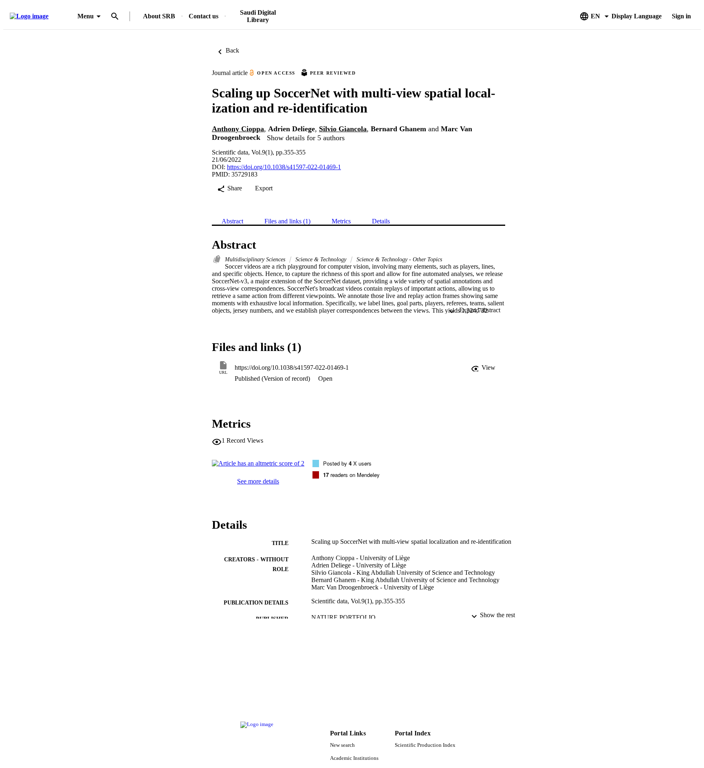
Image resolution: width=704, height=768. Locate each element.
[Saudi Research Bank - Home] (42, 16)
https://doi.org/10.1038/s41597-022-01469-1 (284, 166)
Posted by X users (347, 463)
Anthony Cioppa (238, 129)
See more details (258, 481)
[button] (483, 367)
